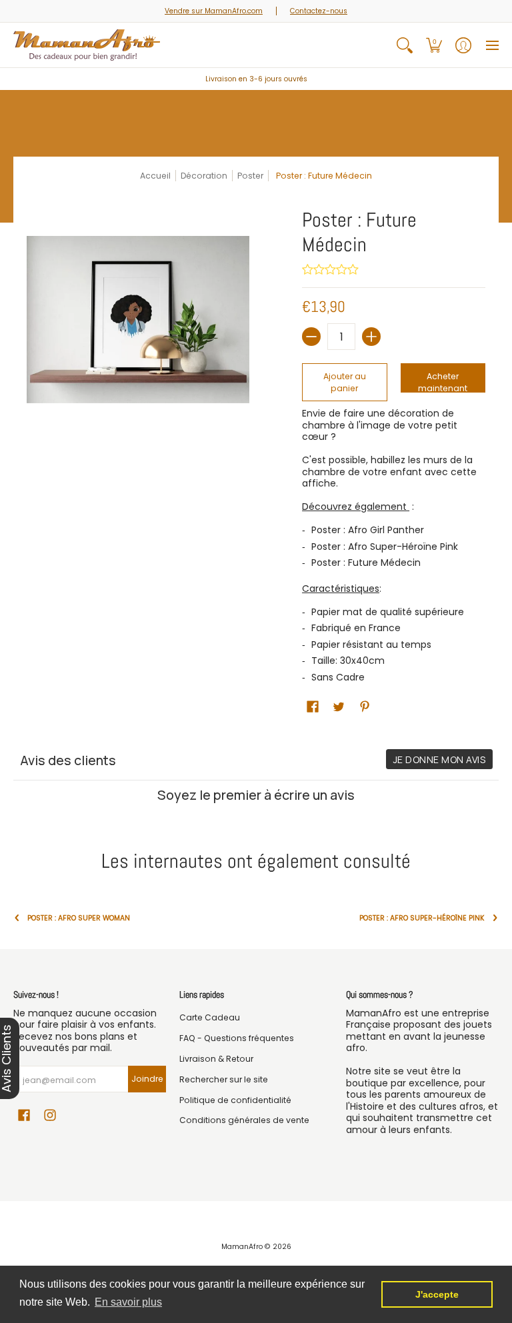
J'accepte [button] (437, 1294)
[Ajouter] (371, 336)
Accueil (155, 175)
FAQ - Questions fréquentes (236, 1038)
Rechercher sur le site (223, 1079)
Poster (250, 175)
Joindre (147, 1078)
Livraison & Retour (216, 1058)
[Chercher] (404, 45)
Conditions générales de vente (244, 1120)
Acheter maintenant (442, 382)
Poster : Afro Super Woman (78, 918)
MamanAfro (242, 1247)
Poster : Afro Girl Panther (367, 530)
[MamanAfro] (86, 45)
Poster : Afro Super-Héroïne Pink (384, 546)
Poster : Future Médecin (366, 562)
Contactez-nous (318, 11)
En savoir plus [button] (128, 1302)
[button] (434, 45)
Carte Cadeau (209, 1017)
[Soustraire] (311, 336)
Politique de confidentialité (235, 1100)
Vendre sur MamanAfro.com (214, 11)
